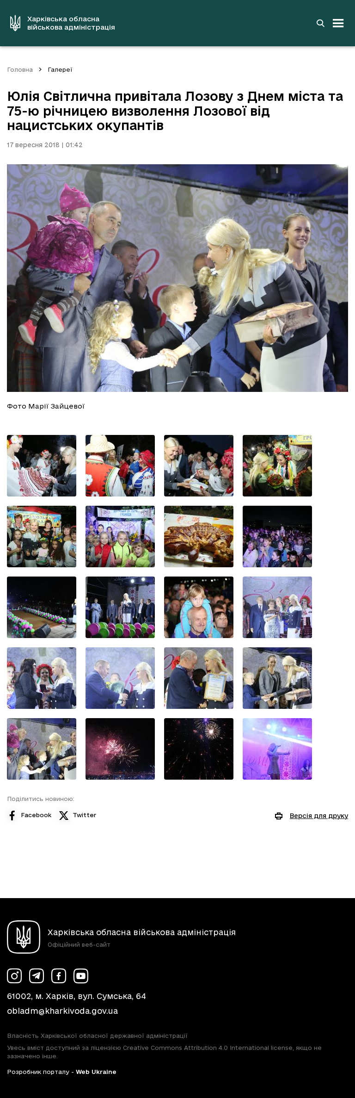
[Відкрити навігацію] (338, 23)
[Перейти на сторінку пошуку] (320, 23)
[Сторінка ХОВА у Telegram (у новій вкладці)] (36, 975)
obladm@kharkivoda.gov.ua (62, 1010)
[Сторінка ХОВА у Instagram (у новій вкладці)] (14, 975)
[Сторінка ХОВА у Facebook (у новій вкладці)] (58, 975)
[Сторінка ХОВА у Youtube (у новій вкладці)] (80, 975)
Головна (20, 69)
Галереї (60, 69)
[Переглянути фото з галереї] (41, 465)
